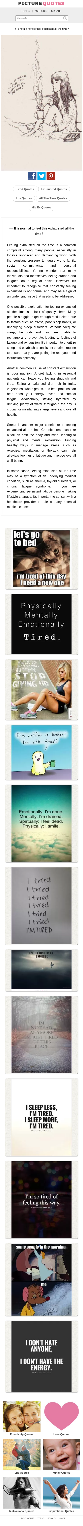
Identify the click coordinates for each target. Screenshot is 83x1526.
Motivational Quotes (21, 1511)
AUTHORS (41, 11)
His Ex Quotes (41, 207)
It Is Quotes (24, 198)
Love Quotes (61, 1434)
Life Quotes (22, 1472)
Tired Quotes (25, 189)
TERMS (41, 1518)
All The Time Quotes (53, 198)
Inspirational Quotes (61, 1511)
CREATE (56, 11)
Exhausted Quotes (54, 189)
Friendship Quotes (21, 1434)
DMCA (62, 1518)
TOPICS (25, 11)
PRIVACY (52, 1518)
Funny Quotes (61, 1472)
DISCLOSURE (27, 1518)
